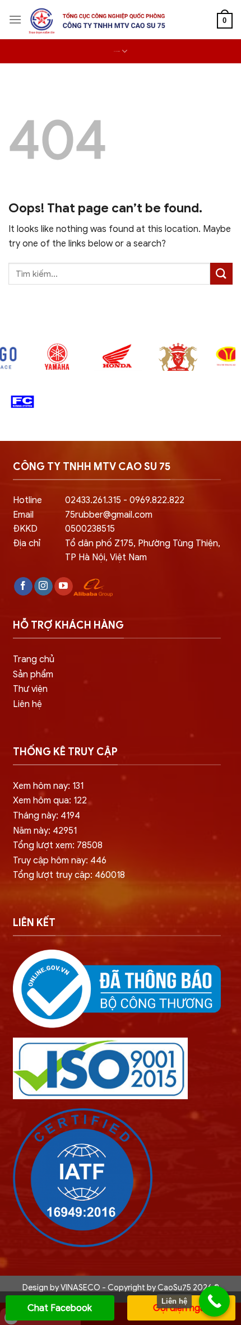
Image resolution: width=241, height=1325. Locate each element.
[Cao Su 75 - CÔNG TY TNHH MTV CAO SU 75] (95, 21)
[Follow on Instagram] (43, 586)
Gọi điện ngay (181, 1308)
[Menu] (15, 19)
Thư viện (30, 689)
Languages (117, 51)
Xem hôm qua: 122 (50, 800)
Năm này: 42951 (45, 830)
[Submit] (221, 274)
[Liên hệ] (214, 1301)
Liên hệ (27, 704)
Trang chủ (33, 659)
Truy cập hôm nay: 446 (59, 860)
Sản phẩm (33, 674)
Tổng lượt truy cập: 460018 (69, 875)
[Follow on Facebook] (23, 586)
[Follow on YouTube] (63, 586)
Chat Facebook (59, 1308)
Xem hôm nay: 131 (48, 786)
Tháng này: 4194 (46, 815)
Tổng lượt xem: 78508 (58, 845)
